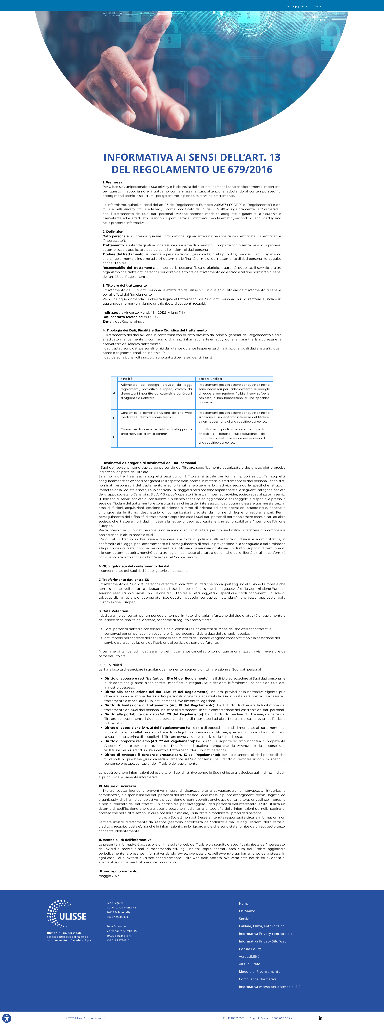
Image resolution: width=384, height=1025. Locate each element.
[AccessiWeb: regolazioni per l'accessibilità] (6, 1018)
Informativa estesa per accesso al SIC (270, 987)
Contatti (319, 6)
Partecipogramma (297, 6)
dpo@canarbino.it (129, 321)
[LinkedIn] (320, 1018)
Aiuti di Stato (249, 964)
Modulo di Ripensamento (260, 971)
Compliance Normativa (258, 979)
